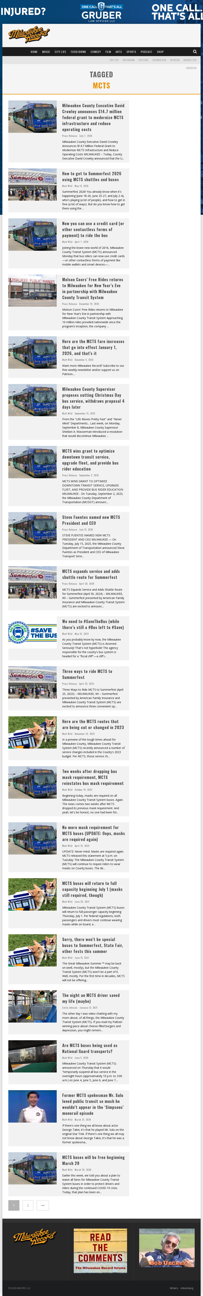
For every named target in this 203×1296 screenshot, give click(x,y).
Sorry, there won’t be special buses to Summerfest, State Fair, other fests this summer (92, 945)
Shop (160, 52)
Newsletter (190, 60)
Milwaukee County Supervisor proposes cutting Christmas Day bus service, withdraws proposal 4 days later (93, 398)
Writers (174, 1288)
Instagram (129, 60)
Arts (119, 52)
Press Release (69, 135)
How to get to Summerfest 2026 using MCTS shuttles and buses (92, 176)
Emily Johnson (70, 1007)
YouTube (143, 60)
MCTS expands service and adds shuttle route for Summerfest (91, 574)
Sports (131, 52)
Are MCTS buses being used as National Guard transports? (90, 1048)
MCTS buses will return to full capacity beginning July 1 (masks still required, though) (92, 889)
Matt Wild (67, 186)
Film (108, 52)
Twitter (114, 60)
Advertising (187, 1288)
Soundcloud (159, 60)
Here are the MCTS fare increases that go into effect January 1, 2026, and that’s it (93, 347)
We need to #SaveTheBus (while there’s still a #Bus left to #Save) (93, 624)
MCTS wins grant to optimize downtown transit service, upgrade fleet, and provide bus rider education (90, 460)
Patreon (175, 60)
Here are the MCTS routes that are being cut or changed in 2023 (93, 724)
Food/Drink (78, 52)
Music (46, 52)
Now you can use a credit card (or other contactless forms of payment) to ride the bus (93, 229)
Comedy (96, 52)
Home (34, 52)
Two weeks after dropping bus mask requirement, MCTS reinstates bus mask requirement (93, 777)
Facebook (191, 68)
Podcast (146, 52)
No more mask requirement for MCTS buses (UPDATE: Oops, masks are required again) (93, 833)
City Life (60, 52)
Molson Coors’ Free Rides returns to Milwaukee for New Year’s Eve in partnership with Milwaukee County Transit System (92, 288)
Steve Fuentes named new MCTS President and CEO (91, 520)
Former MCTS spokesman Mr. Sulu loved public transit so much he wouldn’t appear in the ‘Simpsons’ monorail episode (93, 1104)
